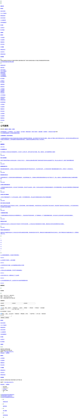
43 (0, 248)
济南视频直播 (3, 131)
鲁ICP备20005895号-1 (9, 351)
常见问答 (2, 44)
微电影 (25, 307)
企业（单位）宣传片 (6, 307)
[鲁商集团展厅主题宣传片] (6, 395)
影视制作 (45, 131)
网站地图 (12, 61)
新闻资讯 (2, 86)
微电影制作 (2, 15)
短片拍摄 (23, 131)
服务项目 (1, 8)
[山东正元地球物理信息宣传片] (7, 397)
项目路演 (44, 313)
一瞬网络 (7, 352)
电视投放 (17, 313)
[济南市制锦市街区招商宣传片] (7, 394)
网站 (3, 313)
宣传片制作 (2, 11)
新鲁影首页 (2, 65)
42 (0, 246)
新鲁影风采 (2, 54)
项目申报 (32, 313)
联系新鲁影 (2, 56)
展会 (7, 313)
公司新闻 (2, 37)
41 (0, 244)
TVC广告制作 (3, 13)
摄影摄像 (40, 131)
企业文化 (2, 51)
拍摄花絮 (1, 32)
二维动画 (31, 307)
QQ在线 (4, 389)
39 (0, 240)
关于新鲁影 (2, 61)
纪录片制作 (2, 17)
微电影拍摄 (28, 131)
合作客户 (2, 27)
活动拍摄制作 (3, 22)
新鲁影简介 (2, 49)
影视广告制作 (35, 131)
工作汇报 (38, 313)
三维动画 (37, 307)
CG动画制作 (3, 20)
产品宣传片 (15, 307)
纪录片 (20, 307)
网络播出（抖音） (25, 313)
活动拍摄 (42, 307)
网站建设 (2, 352)
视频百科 (2, 42)
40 (0, 242)
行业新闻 (2, 39)
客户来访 (11, 313)
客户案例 (2, 29)
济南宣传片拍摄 (51, 131)
